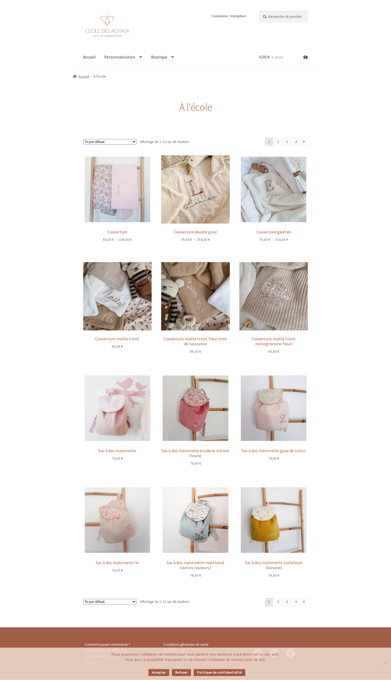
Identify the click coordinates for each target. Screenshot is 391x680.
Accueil (89, 57)
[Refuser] (384, 663)
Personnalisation (119, 57)
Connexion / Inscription (228, 16)
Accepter (159, 672)
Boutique (159, 57)
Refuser (181, 672)
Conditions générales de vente (186, 644)
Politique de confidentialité (219, 672)
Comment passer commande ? (107, 644)
